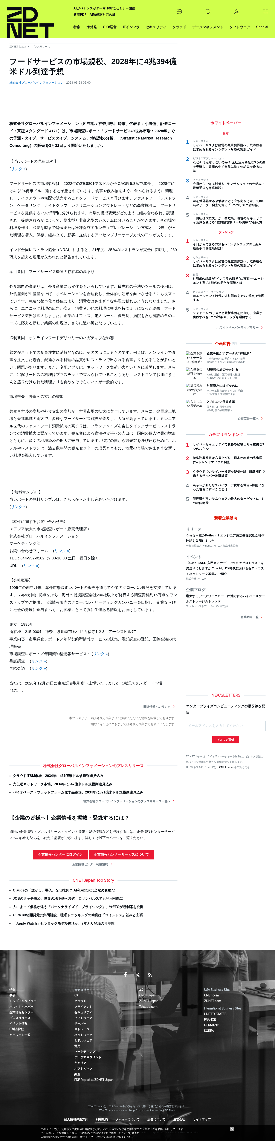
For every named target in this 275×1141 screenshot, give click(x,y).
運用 (77, 1046)
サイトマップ (202, 1119)
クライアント (83, 1006)
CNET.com (211, 995)
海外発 (92, 27)
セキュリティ (156, 27)
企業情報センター (21, 1012)
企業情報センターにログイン (60, 854)
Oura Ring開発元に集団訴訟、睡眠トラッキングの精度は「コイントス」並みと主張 (78, 915)
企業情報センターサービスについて (121, 854)
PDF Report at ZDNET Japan (93, 1079)
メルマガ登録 (225, 739)
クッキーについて (128, 1119)
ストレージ (81, 1029)
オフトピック (83, 1068)
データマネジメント (207, 27)
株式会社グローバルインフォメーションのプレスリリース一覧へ (127, 801)
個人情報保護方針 (76, 1119)
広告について (156, 1119)
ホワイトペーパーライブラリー (238, 327)
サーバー (80, 1023)
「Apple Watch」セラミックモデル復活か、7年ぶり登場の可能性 (64, 923)
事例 (12, 995)
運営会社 (179, 1119)
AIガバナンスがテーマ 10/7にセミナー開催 (104, 8)
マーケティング (84, 1051)
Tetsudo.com (148, 1006)
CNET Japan (226, 767)
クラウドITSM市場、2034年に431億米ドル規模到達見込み (58, 776)
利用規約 (102, 1119)
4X (141, 989)
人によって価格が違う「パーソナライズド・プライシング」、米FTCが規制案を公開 (78, 907)
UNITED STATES (215, 1014)
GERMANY (211, 1025)
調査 (77, 1074)
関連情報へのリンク (157, 706)
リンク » (18, 169)
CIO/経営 (110, 27)
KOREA (209, 1030)
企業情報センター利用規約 (90, 864)
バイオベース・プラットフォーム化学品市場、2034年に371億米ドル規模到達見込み (78, 792)
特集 (76, 27)
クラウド (179, 27)
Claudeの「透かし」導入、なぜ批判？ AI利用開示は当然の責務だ (64, 890)
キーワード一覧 (20, 1035)
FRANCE (210, 1019)
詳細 (111, 1136)
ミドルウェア (83, 1040)
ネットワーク (83, 1035)
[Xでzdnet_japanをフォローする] (137, 975)
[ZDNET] (37, 19)
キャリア (80, 1062)
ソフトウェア (239, 27)
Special (262, 27)
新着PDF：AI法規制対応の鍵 (94, 14)
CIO (76, 995)
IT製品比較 (16, 1029)
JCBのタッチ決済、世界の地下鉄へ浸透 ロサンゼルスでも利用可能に (68, 898)
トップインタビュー (23, 1001)
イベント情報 (18, 1023)
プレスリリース (41, 46)
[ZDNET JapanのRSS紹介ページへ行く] (149, 975)
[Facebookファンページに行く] (125, 975)
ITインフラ (131, 27)
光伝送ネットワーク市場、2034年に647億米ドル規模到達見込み (62, 784)
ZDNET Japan (17, 46)
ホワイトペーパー (21, 1006)
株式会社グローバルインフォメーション (36, 82)
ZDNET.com (212, 1001)
